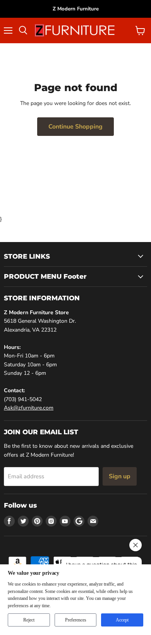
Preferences (75, 620)
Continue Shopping (75, 126)
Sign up (119, 476)
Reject (28, 620)
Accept (122, 620)
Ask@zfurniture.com (28, 407)
